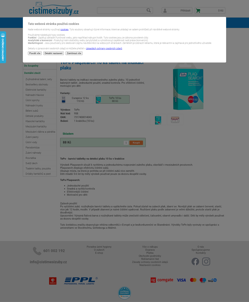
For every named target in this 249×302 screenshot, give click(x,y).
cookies (64, 29)
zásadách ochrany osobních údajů (104, 48)
